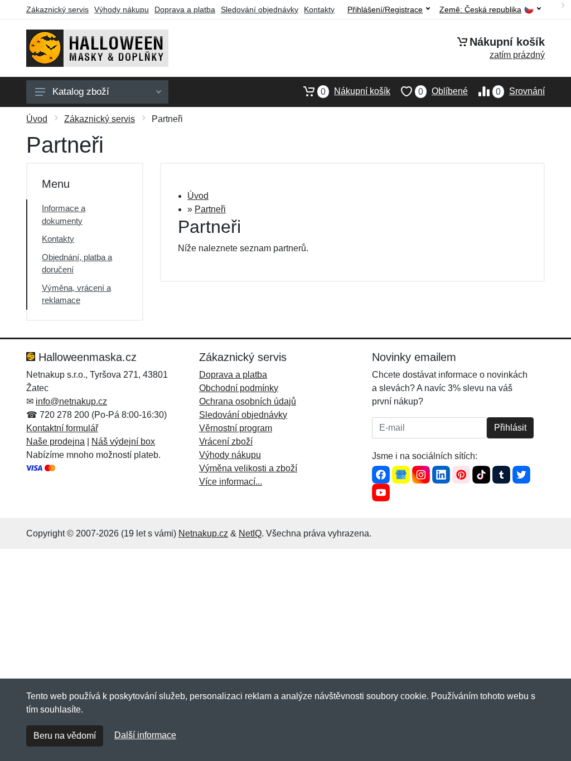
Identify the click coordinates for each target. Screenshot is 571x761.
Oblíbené (443, 91)
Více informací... (230, 481)
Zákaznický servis (57, 9)
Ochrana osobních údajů (247, 401)
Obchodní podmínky (238, 388)
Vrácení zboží (226, 441)
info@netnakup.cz (71, 401)
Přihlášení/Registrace (385, 9)
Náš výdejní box (123, 441)
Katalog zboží (80, 91)
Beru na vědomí (64, 735)
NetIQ (250, 533)
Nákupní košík (355, 91)
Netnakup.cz (203, 533)
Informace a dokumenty (63, 214)
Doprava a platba (184, 9)
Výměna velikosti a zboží (248, 468)
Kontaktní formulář (62, 428)
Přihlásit (510, 427)
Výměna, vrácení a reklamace (76, 294)
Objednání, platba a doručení (77, 263)
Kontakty (319, 9)
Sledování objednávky (259, 9)
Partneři (210, 209)
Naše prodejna (55, 441)
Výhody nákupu (121, 9)
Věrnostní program (235, 428)
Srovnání (520, 91)
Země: (480, 10)
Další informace (145, 735)
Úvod (36, 119)
